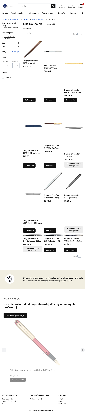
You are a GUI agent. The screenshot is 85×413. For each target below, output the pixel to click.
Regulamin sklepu (8, 399)
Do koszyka (29, 100)
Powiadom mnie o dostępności (74, 165)
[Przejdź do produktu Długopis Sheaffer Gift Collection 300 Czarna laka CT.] (53, 235)
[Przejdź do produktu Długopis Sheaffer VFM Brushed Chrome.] (32, 194)
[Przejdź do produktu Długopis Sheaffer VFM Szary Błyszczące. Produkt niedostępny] (73, 128)
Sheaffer (8, 77)
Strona (75, 34)
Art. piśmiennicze (15, 19)
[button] (53, 6)
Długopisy (26, 19)
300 (10, 43)
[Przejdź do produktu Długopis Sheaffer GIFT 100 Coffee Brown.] (53, 124)
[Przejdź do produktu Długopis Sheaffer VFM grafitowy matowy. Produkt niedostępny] (73, 181)
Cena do (15, 62)
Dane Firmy (62, 403)
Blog (60, 401)
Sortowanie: (27, 29)
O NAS (60, 399)
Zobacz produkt (18, 380)
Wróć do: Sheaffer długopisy (9, 37)
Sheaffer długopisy (37, 19)
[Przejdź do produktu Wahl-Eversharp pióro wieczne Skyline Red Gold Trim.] (37, 343)
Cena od (5, 62)
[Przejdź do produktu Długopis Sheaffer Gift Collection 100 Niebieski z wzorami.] (73, 235)
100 (10, 46)
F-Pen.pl (4, 19)
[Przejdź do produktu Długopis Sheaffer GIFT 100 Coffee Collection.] (32, 49)
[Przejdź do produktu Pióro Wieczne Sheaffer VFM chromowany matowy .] (53, 51)
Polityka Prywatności (9, 401)
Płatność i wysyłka (36, 399)
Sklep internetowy (40, 410)
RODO (4, 403)
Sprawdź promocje (15, 315)
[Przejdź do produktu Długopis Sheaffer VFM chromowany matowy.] (53, 181)
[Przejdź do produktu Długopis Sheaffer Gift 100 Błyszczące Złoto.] (73, 64)
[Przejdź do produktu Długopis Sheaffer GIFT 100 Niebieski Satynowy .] (32, 126)
